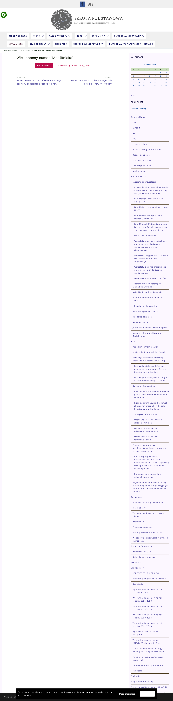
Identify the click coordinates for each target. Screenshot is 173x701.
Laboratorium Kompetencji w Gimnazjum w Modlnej (147, 285)
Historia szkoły (140, 144)
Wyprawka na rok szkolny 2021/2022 (145, 633)
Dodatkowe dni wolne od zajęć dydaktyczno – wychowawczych (148, 650)
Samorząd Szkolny (142, 165)
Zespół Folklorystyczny (142, 681)
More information (127, 694)
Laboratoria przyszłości (144, 182)
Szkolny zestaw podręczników (148, 532)
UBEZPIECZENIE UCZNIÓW (146, 573)
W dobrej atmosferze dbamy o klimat (148, 299)
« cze (133, 95)
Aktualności (25, 50)
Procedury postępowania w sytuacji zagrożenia (147, 475)
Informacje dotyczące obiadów (148, 665)
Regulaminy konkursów (145, 306)
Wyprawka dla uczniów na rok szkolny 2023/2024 (147, 616)
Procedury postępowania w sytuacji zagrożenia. (150, 539)
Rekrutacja (138, 584)
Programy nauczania (143, 527)
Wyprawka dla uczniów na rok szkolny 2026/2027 (147, 591)
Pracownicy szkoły (142, 160)
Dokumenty (136, 497)
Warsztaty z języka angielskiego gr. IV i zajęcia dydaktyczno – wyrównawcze (150, 270)
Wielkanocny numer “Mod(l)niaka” (74, 65)
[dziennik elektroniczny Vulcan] (90, 4)
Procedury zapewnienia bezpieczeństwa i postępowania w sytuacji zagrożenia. (150, 448)
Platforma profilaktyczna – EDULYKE (149, 687)
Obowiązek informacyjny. (145, 414)
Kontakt (136, 128)
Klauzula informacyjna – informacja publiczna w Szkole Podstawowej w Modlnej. (151, 394)
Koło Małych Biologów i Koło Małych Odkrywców (148, 217)
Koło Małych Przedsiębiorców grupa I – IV (148, 200)
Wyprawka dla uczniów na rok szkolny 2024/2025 (147, 607)
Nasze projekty (138, 176)
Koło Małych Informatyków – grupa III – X (151, 208)
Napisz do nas (140, 171)
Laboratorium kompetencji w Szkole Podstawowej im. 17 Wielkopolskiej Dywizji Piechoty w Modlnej (150, 190)
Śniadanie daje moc (142, 317)
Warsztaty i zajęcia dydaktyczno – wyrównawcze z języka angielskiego (151, 258)
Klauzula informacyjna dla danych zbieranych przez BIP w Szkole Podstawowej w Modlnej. (151, 406)
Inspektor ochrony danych (145, 347)
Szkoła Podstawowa (98, 18)
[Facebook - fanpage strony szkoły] (82, 4)
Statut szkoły (139, 508)
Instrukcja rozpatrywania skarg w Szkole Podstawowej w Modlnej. (150, 379)
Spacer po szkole (141, 155)
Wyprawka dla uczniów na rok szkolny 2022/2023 (147, 624)
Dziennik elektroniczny (144, 557)
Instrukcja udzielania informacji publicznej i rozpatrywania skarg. (149, 359)
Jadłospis (137, 671)
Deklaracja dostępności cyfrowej (149, 352)
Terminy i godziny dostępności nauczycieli (148, 658)
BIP (134, 133)
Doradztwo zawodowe (145, 235)
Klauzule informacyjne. (144, 386)
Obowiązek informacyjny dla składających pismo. (148, 421)
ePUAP (136, 139)
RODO (134, 341)
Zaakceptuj (147, 694)
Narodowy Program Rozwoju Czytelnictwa (147, 334)
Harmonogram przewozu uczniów (149, 578)
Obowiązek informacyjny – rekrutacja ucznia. (147, 438)
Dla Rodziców (137, 568)
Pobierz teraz (43, 65)
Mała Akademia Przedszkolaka (148, 292)
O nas (133, 122)
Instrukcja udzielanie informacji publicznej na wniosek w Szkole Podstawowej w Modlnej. (150, 369)
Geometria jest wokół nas (145, 311)
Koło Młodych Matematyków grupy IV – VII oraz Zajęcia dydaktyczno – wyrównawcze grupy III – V (151, 227)
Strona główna (10, 50)
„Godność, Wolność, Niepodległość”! (151, 327)
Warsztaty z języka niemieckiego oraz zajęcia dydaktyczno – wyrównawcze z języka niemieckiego (150, 245)
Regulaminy (138, 521)
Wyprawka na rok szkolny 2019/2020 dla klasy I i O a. (146, 641)
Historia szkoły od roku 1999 (147, 149)
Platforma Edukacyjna (141, 546)
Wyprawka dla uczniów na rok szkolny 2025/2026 (147, 599)
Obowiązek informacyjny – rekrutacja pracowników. (147, 429)
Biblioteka (136, 676)
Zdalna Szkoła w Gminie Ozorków (149, 278)
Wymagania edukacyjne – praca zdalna (148, 514)
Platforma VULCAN (142, 551)
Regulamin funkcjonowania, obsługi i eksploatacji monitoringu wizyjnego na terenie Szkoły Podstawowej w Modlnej (151, 487)
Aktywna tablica (141, 322)
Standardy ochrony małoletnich (148, 502)
